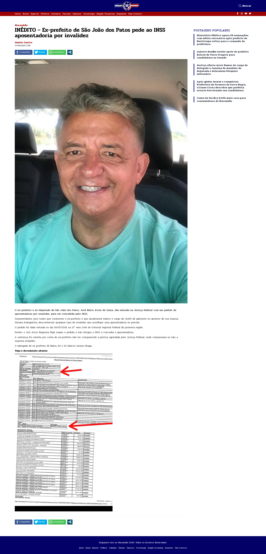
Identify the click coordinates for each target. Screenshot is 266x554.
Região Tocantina (106, 13)
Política (45, 13)
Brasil (26, 13)
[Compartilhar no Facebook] (23, 52)
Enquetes (121, 13)
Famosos (77, 13)
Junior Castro (23, 42)
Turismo (66, 13)
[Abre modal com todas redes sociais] (70, 52)
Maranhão (21, 25)
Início (18, 13)
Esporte (35, 13)
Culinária (55, 13)
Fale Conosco (135, 13)
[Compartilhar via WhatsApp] (57, 52)
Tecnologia (89, 13)
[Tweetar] (40, 52)
